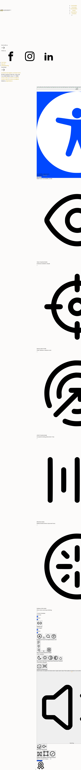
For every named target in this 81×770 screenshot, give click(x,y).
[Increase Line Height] (37, 629)
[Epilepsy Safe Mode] (37, 611)
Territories (74, 7)
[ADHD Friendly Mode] (37, 438)
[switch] (37, 265)
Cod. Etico (3, 62)
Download (3, 67)
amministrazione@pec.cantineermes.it (11, 73)
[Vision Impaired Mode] (37, 265)
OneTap (45, 175)
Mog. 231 (3, 64)
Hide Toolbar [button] (39, 177)
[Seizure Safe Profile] (37, 352)
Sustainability (74, 9)
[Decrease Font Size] (37, 619)
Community (74, 5)
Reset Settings (39, 760)
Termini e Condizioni (14, 77)
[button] (39, 623)
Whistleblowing (5, 65)
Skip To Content (41, 759)
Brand (73, 10)
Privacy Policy (4, 77)
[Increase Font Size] (37, 616)
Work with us (4, 45)
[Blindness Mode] (37, 525)
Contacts (74, 13)
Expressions (74, 12)
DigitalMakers (9, 81)
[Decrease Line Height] (37, 632)
